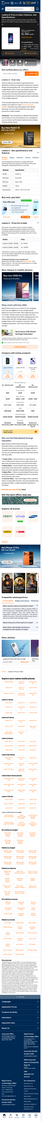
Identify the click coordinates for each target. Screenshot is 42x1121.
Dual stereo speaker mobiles (20, 886)
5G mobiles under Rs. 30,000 (8, 841)
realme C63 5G (21, 707)
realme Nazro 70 (21, 785)
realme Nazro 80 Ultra (9, 779)
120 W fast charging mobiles (19, 872)
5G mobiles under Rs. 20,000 (20, 834)
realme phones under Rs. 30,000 (21, 824)
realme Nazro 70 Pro (21, 790)
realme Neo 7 (33, 757)
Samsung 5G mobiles (21, 908)
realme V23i (21, 808)
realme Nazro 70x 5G (8, 785)
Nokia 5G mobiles (33, 903)
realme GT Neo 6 (21, 764)
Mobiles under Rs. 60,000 (20, 863)
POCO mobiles (20, 954)
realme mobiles (7, 933)
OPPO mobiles (20, 950)
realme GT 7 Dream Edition (8, 732)
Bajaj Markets (27, 1096)
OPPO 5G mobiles (8, 903)
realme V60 (8, 808)
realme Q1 (33, 750)
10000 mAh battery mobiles (7, 873)
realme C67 (8, 707)
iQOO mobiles (32, 923)
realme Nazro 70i (33, 785)
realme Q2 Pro (32, 745)
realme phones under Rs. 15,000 (32, 816)
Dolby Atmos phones (7, 886)
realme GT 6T (9, 726)
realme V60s (9, 799)
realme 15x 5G (9, 682)
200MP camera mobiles (7, 880)
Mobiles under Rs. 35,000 (32, 857)
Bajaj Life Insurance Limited (31, 1093)
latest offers (27, 261)
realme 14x (8, 687)
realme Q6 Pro (8, 745)
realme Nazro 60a (33, 790)
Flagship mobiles (32, 879)
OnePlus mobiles (19, 927)
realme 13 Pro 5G (33, 694)
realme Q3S (21, 745)
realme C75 (8, 702)
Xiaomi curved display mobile (32, 872)
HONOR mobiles (7, 945)
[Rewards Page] (33, 3)
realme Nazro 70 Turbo (9, 790)
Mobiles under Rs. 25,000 (8, 857)
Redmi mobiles (7, 950)
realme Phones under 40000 (33, 824)
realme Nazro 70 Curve (21, 779)
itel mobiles (19, 944)
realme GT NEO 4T (32, 764)
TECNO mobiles (7, 927)
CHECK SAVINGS (20, 347)
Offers (23, 1117)
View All (4, 542)
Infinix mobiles (7, 938)
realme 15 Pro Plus (21, 682)
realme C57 (32, 707)
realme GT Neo (21, 732)
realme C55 (21, 712)
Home (4, 1117)
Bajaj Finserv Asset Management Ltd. (29, 1108)
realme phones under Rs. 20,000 (8, 823)
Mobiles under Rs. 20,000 (32, 851)
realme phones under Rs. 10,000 (21, 816)
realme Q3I (21, 750)
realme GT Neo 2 (9, 769)
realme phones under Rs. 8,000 (9, 815)
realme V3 (21, 799)
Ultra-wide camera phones (7, 893)
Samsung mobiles (32, 927)
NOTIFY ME (33, 74)
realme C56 (8, 712)
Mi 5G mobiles (33, 908)
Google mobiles (32, 938)
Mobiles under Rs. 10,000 (8, 851)
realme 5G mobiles (21, 903)
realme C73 (32, 702)
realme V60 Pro (9, 803)
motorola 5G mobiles (8, 908)
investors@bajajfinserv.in (9, 1096)
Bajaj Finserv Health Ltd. (30, 1104)
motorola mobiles (20, 939)
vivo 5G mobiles (8, 914)
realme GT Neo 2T (32, 770)
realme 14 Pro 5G (9, 693)
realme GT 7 (8, 720)
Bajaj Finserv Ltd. (28, 1083)
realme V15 (32, 803)
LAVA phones (20, 923)
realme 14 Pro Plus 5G (21, 694)
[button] (20, 145)
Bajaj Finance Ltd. (28, 1086)
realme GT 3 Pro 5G (33, 727)
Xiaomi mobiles (32, 933)
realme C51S (33, 712)
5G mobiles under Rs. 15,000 (8, 834)
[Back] (3, 9)
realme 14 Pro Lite (21, 688)
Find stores (10, 53)
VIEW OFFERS (7, 376)
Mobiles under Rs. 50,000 (8, 863)
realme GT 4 (33, 720)
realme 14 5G (33, 687)
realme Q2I (33, 741)
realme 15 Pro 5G (33, 682)
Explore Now (30, 500)
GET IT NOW (25, 217)
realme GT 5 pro (21, 721)
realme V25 (21, 803)
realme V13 (32, 808)
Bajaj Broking (27, 1101)
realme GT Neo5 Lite (21, 770)
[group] (20, 136)
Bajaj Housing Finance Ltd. (30, 1099)
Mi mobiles (32, 944)
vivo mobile (7, 923)
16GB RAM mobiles (20, 879)
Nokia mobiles (20, 933)
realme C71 (21, 702)
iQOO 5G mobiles (33, 914)
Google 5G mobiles (21, 914)
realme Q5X (8, 750)
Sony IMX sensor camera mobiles (20, 892)
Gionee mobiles (7, 954)
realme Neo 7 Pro (21, 758)
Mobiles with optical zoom (33, 886)
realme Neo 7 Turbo (9, 758)
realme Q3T (21, 741)
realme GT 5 (21, 726)
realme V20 (32, 799)
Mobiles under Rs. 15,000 (20, 851)
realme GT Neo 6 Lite (9, 764)
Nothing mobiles (32, 950)
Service (11, 1117)
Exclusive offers (31, 53)
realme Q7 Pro (8, 741)
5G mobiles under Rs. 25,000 (32, 834)
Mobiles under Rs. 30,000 (20, 857)
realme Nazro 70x (33, 779)
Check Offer (7, 142)
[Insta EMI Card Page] (28, 3)
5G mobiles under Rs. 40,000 (20, 841)
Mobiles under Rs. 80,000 (32, 863)
